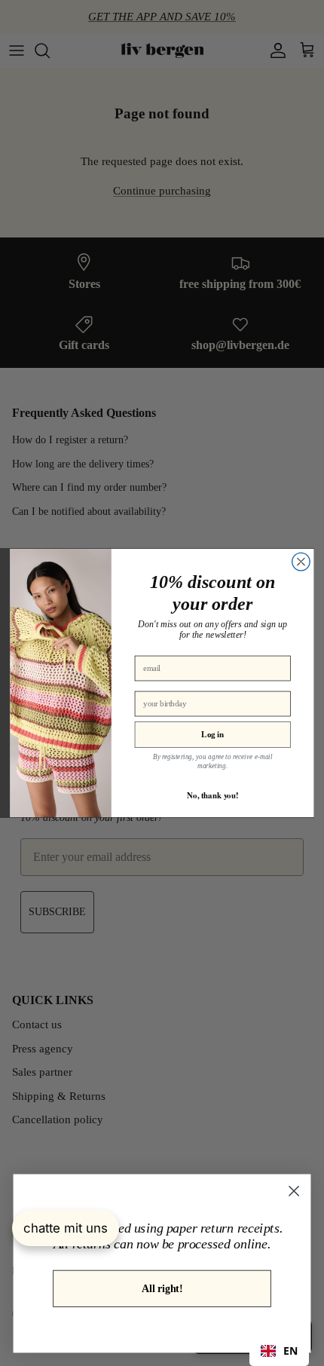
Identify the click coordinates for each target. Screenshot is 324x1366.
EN (290, 1350)
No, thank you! (212, 794)
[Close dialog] (301, 562)
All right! (162, 1288)
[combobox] (279, 1351)
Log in (212, 734)
